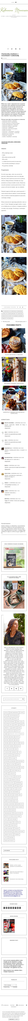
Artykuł (6, 712)
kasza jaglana (7, 797)
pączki (5, 819)
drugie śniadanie (8, 785)
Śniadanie (11, 837)
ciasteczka (6, 311)
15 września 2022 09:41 (12, 432)
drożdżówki (18, 782)
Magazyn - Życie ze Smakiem (16, 733)
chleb (21, 767)
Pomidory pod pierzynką (16, 879)
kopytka (15, 797)
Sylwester (6, 752)
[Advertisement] (14, 34)
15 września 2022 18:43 (17, 448)
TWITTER (12, 1005)
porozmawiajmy (8, 813)
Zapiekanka (20, 761)
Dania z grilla (20, 721)
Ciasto (5, 715)
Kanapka (14, 727)
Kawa (19, 727)
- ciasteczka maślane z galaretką (9, 126)
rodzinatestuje (8, 457)
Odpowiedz (7, 428)
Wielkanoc (13, 758)
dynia (20, 785)
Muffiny (17, 736)
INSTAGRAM (21, 1005)
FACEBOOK (5, 1005)
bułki (5, 767)
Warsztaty (16, 755)
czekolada (19, 313)
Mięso (12, 736)
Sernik (15, 749)
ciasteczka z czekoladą (16, 311)
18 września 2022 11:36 (13, 490)
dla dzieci (6, 779)
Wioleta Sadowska (9, 422)
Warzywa (6, 758)
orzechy (4, 318)
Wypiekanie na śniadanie (10, 761)
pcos (11, 807)
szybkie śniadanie (8, 828)
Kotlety (17, 730)
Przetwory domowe (9, 746)
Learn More (11, 1019)
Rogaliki (18, 746)
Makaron (6, 736)
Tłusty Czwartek (8, 755)
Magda (6, 465)
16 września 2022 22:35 (14, 482)
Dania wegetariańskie (9, 721)
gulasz (18, 788)
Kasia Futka (7, 473)
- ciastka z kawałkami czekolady (9, 136)
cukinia (6, 773)
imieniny (6, 791)
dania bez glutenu (8, 776)
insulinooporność (14, 791)
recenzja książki (8, 822)
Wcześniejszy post (20, 321)
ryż (15, 822)
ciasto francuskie (15, 770)
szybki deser (13, 825)
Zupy (5, 764)
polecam (10, 318)
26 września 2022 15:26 (14, 498)
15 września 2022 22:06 (18, 457)
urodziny (17, 828)
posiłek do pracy (18, 813)
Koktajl (6, 730)
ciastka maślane (11, 313)
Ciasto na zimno (8, 718)
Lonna (6, 490)
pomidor (13, 810)
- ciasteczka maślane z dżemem (9, 120)
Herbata (16, 724)
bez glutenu (12, 764)
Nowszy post (6, 321)
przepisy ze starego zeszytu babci (12, 816)
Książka (6, 733)
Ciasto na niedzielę (13, 715)
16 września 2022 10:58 (14, 465)
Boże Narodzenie (14, 712)
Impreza (22, 724)
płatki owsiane (13, 819)
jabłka (5, 794)
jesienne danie (17, 794)
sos (19, 822)
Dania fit (16, 718)
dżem (5, 788)
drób (15, 785)
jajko (11, 794)
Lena (6, 432)
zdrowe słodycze (8, 834)
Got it (17, 1019)
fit (9, 788)
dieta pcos (17, 776)
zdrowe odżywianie (19, 831)
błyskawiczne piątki (13, 767)
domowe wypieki (15, 779)
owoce (6, 807)
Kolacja (12, 730)
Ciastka (4, 313)
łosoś (5, 837)
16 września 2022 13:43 (16, 473)
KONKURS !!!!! (7, 727)
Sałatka (10, 749)
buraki (18, 764)
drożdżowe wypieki (9, 782)
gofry (13, 788)
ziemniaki (17, 834)
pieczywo (6, 810)
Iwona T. (7, 482)
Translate (15, 986)
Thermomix (13, 752)
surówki (6, 825)
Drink (10, 724)
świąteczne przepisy (9, 840)
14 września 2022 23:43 (20, 422)
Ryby (5, 749)
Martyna (7, 498)
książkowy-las (8, 448)
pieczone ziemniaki (18, 807)
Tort (19, 752)
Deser (5, 724)
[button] (14, 2)
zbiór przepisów (8, 831)
